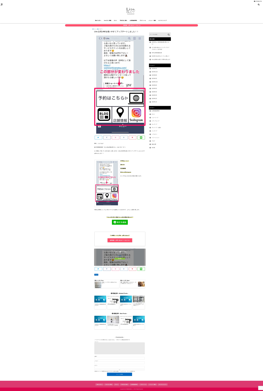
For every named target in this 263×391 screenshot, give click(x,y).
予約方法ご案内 (123, 20)
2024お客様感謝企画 (157, 52)
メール (96, 360)
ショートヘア (155, 117)
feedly (120, 258)
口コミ (115, 20)
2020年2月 (154, 98)
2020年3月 (154, 95)
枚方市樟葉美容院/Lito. (128, 389)
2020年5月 (154, 88)
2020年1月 (154, 101)
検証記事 (154, 144)
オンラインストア (162, 20)
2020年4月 (154, 91)
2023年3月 (154, 78)
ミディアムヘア (155, 120)
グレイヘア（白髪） (157, 127)
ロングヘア (154, 124)
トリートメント (155, 137)
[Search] (168, 34)
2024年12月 (155, 71)
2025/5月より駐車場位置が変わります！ (160, 43)
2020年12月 (155, 81)
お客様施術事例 (133, 20)
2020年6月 (154, 85)
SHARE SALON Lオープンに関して (160, 56)
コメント (96, 341)
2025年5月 (154, 68)
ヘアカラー (154, 134)
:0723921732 (258, 1)
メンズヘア (154, 130)
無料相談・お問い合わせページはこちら (132, 25)
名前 (96, 356)
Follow (120, 255)
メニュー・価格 (152, 20)
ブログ (96, 274)
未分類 (153, 147)
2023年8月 (154, 75)
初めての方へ (98, 20)
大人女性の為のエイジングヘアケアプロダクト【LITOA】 (160, 48)
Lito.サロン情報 (107, 20)
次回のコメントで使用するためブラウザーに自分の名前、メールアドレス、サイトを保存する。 (115, 371)
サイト (96, 365)
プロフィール (143, 20)
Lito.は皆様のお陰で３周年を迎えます (161, 59)
